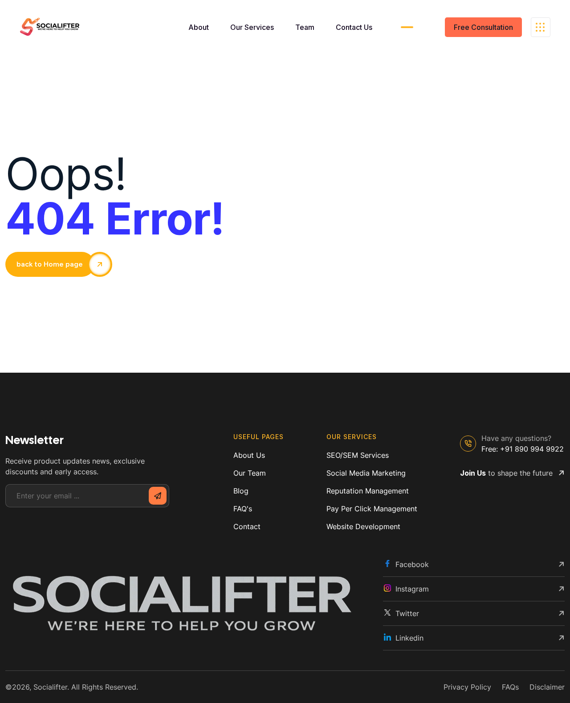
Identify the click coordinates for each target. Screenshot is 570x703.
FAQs (510, 686)
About (198, 27)
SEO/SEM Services (357, 455)
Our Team (249, 473)
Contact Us (354, 27)
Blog (240, 490)
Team (304, 27)
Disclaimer (547, 686)
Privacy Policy (467, 686)
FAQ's (242, 508)
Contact (247, 526)
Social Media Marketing (366, 473)
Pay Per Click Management (371, 508)
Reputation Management (367, 490)
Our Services (252, 27)
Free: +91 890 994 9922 (522, 448)
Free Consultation (483, 27)
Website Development (363, 526)
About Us (249, 455)
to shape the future (506, 473)
